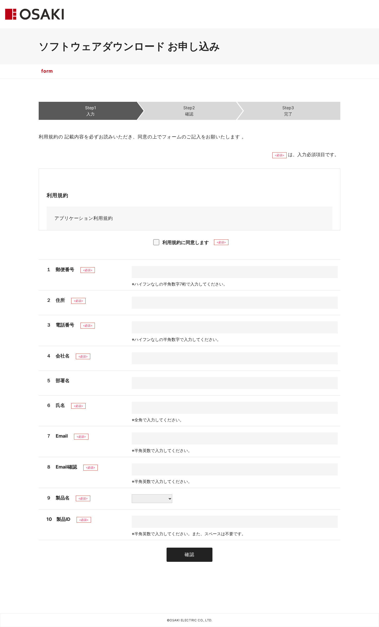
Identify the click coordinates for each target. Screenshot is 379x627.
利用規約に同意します (185, 242)
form (47, 71)
